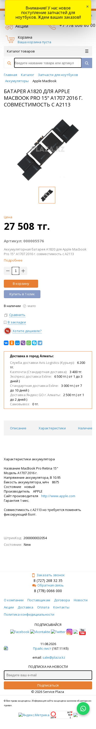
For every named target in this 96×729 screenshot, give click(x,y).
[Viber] (23, 343)
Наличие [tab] (85, 428)
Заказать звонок (51, 575)
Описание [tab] (18, 428)
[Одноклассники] (11, 343)
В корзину (21, 283)
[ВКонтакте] (6, 343)
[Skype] (34, 343)
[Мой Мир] (17, 343)
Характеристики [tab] (52, 428)
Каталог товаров (21, 51)
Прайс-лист (42, 648)
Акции (21, 26)
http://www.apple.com (58, 496)
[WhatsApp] (28, 343)
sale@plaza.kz (53, 657)
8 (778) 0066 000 (48, 590)
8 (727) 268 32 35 (48, 580)
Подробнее (13, 260)
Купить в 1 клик (22, 294)
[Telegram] (40, 343)
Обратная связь (50, 585)
